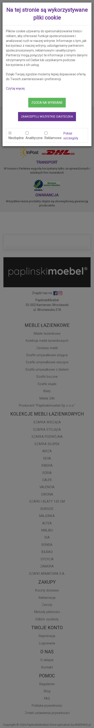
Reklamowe (53, 138)
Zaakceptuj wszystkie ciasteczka (47, 116)
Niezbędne (16, 138)
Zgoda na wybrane (47, 102)
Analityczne (34, 138)
